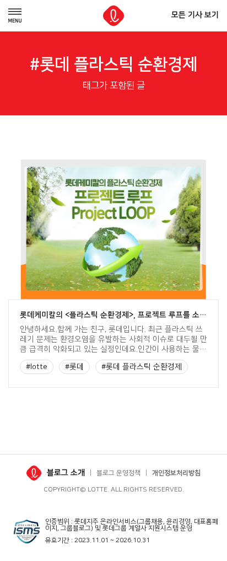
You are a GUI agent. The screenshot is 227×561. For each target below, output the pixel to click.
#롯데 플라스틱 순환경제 (141, 366)
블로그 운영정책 (118, 473)
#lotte (36, 366)
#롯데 (74, 366)
